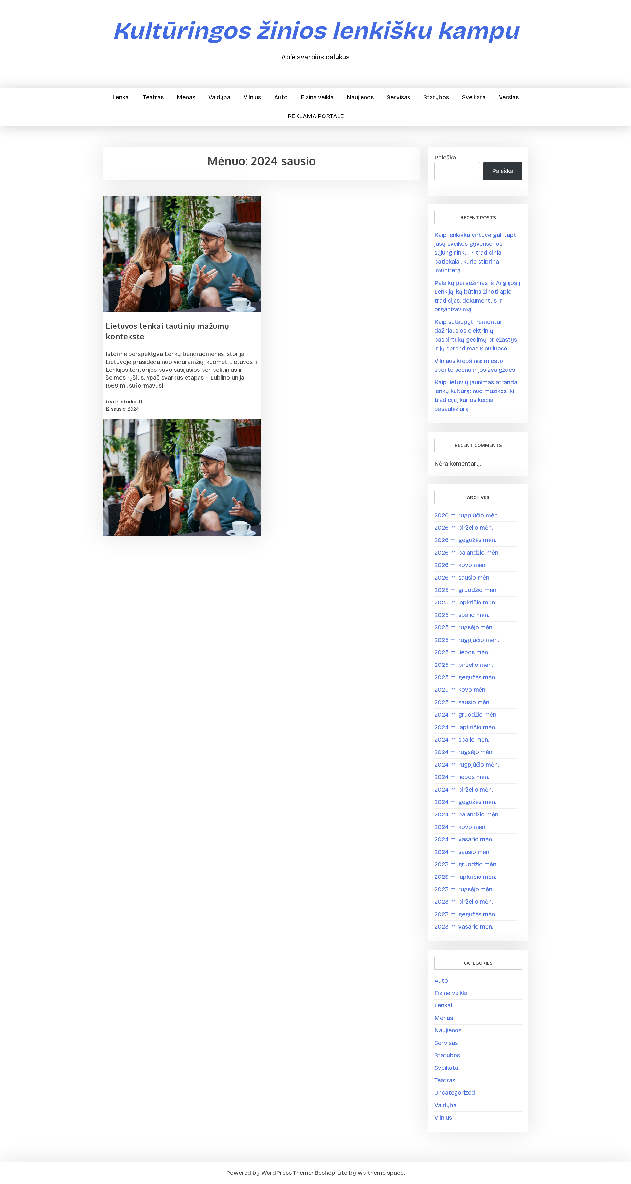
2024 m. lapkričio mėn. (465, 727)
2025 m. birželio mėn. (463, 664)
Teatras (153, 97)
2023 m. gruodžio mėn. (466, 864)
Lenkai (121, 97)
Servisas (398, 97)
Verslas (509, 97)
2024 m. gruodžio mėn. (466, 714)
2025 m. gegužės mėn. (465, 677)
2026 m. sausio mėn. (462, 577)
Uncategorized (454, 1092)
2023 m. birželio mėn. (463, 901)
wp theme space (381, 1172)
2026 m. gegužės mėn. (465, 540)
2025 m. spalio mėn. (461, 615)
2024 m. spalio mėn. (461, 739)
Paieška (445, 157)
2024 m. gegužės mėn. (465, 802)
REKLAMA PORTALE (316, 116)
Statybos (436, 97)
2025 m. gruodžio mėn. (466, 590)
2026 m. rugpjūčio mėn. (466, 515)
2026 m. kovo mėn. (460, 565)
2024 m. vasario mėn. (463, 839)
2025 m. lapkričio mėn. (465, 602)
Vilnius (252, 97)
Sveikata (474, 97)
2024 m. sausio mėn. (462, 852)
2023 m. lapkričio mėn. (465, 876)
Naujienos (360, 97)
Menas (186, 97)
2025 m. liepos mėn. (461, 652)
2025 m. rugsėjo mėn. (464, 627)
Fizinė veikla (317, 97)
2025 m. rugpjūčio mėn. (466, 640)
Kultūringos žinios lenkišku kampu (315, 31)
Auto (281, 97)
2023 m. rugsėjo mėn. (464, 889)
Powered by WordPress (259, 1172)
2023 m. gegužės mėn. (465, 914)
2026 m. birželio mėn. (463, 527)
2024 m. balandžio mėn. (467, 814)
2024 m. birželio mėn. (463, 789)
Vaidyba (219, 97)
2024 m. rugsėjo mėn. (464, 752)
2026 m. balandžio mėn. (467, 552)
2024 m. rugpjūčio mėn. (466, 764)
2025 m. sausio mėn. (462, 702)
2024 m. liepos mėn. (461, 777)
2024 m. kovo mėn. (460, 827)
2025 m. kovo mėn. (460, 689)
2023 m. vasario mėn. (463, 926)
